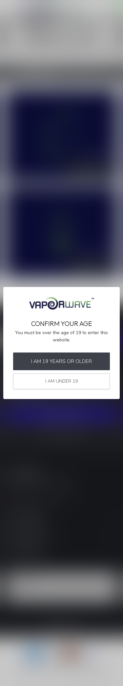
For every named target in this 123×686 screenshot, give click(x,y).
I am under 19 (61, 381)
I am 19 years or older (61, 361)
